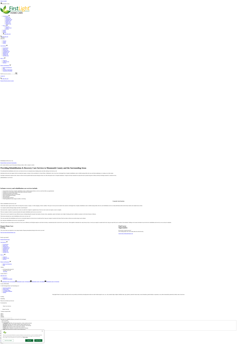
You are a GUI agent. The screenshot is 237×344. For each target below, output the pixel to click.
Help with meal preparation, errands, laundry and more (17, 323)
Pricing (4, 31)
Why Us (4, 25)
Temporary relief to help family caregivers (14, 326)
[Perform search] (16, 73)
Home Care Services (7, 306)
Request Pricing (3, 80)
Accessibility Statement (7, 291)
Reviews (7, 28)
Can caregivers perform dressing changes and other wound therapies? (13, 207)
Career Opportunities (12, 162)
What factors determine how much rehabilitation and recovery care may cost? (15, 216)
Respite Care (7, 21)
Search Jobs (125, 233)
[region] (22, 336)
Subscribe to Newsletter (7, 70)
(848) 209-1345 (7, 34)
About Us (7, 26)
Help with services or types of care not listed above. (14, 329)
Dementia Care (8, 20)
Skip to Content (3, 1)
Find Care (7, 232)
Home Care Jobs (5, 309)
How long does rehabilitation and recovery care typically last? (12, 220)
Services (4, 40)
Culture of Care (8, 27)
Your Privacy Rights (8, 340)
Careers (4, 30)
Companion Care (8, 19)
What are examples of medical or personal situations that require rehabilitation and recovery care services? (21, 211)
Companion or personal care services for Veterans (15, 328)
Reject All (29, 340)
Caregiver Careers (10, 80)
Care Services (5, 16)
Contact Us (2, 76)
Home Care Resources (4, 65)
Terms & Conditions (7, 287)
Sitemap (4, 292)
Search (1, 73)
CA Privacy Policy (6, 290)
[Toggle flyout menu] (2, 38)
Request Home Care (4, 162)
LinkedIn (2, 316)
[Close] (42, 331)
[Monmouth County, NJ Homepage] (15, 13)
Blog (4, 68)
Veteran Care (7, 22)
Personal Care (8, 18)
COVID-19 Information (7, 69)
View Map (5, 271)
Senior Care (7, 17)
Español (4, 32)
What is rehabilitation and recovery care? (8, 203)
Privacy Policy (6, 289)
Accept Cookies (38, 340)
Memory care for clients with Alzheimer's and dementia (17, 325)
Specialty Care (8, 23)
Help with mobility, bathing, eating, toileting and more (16, 324)
